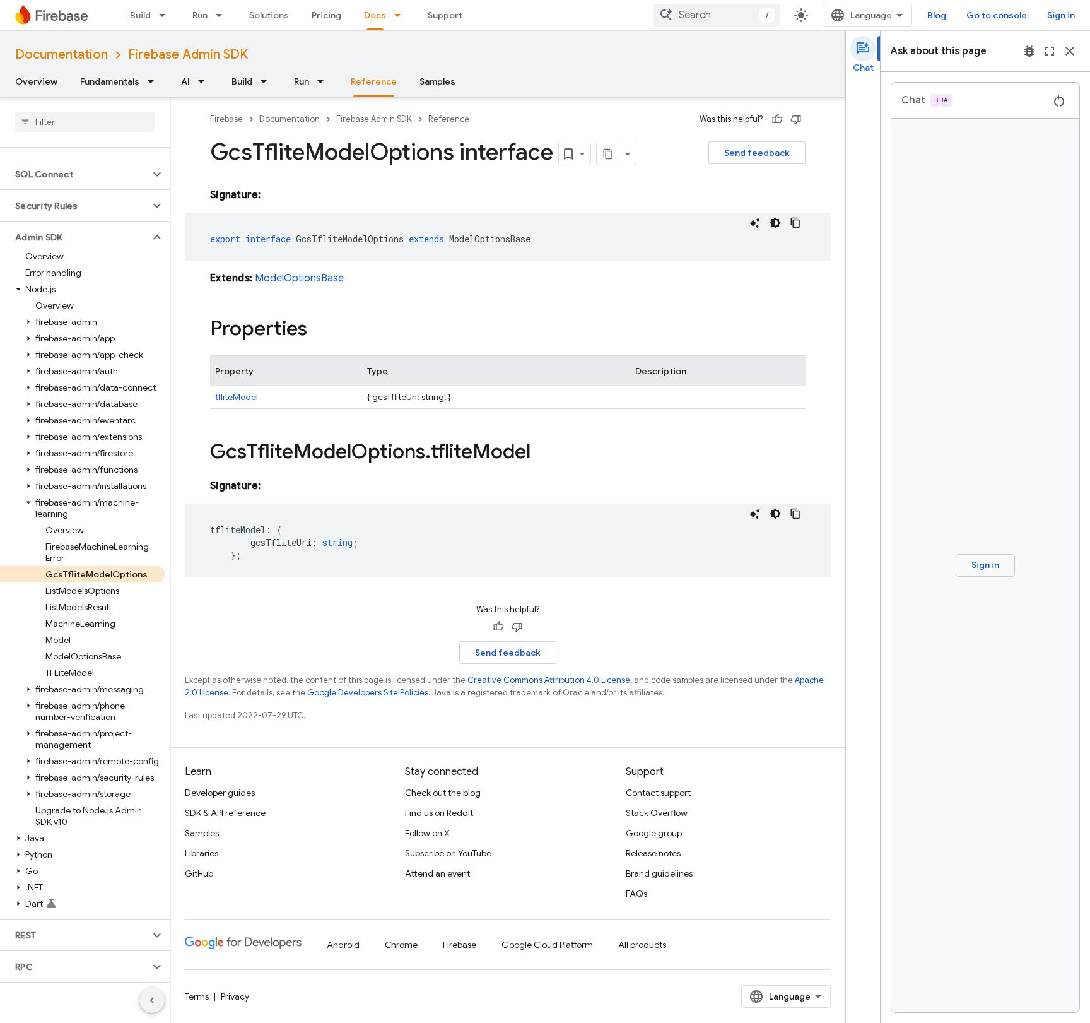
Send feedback (757, 152)
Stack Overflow (657, 813)
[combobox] (716, 15)
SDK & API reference (225, 813)
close (1069, 51)
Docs (375, 15)
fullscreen (1049, 51)
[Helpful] (777, 119)
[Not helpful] (796, 119)
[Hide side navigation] (152, 1000)
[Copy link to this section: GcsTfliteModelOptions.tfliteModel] (543, 453)
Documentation (61, 54)
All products (642, 944)
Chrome (401, 944)
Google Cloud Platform (547, 944)
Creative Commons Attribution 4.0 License (548, 680)
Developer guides (220, 792)
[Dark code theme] (775, 223)
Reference (374, 81)
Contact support (658, 792)
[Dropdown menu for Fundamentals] (154, 81)
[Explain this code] (755, 223)
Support (445, 15)
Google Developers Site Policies (367, 692)
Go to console (996, 15)
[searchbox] (85, 122)
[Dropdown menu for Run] (223, 15)
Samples (437, 81)
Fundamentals (109, 81)
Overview (36, 81)
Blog (936, 15)
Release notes (653, 853)
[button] (74, 174)
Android (343, 944)
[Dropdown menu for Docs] (401, 15)
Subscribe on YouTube (448, 853)
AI (185, 81)
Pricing (326, 15)
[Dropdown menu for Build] (166, 15)
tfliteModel (236, 397)
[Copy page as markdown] (608, 154)
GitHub (199, 873)
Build (140, 15)
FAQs (636, 893)
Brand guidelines (659, 873)
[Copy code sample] (795, 223)
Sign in (1061, 15)
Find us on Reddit (439, 813)
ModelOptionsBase (299, 278)
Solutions (269, 15)
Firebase (226, 119)
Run (200, 15)
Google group (654, 833)
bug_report (1029, 51)
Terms (197, 996)
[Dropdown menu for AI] (205, 81)
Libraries (201, 853)
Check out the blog (443, 792)
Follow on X (427, 833)
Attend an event (437, 873)
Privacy (235, 996)
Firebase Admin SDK (188, 54)
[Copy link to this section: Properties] (319, 330)
